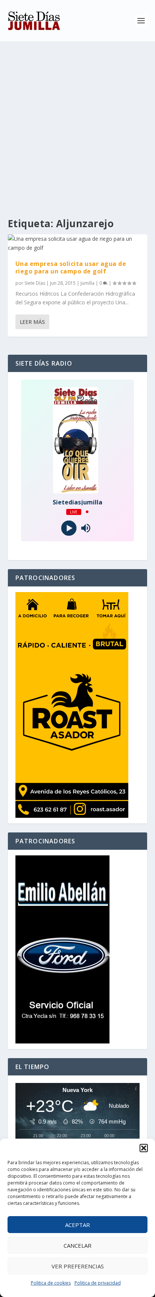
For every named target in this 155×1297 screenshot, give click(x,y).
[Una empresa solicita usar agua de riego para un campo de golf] (77, 243)
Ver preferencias (78, 1266)
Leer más (32, 321)
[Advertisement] (77, 122)
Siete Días (34, 283)
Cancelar (77, 1245)
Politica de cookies (51, 1283)
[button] (143, 1148)
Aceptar (77, 1225)
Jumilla (87, 283)
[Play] (69, 528)
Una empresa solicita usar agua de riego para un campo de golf (70, 268)
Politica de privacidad (97, 1283)
